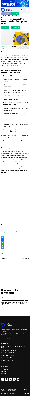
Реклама (4, 373)
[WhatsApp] (15, 245)
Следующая (25, 258)
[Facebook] (15, 239)
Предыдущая (4, 258)
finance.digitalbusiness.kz (13, 65)
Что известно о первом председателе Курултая (15, 300)
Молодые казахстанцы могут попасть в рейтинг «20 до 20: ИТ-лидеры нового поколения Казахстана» (15, 303)
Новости (14, 15)
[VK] (15, 247)
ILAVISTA (24, 391)
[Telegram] (15, 237)
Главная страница (6, 15)
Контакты (4, 371)
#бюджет (3, 254)
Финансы (15, 13)
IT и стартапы (6, 13)
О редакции (5, 369)
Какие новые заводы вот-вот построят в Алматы (15, 298)
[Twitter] (15, 242)
